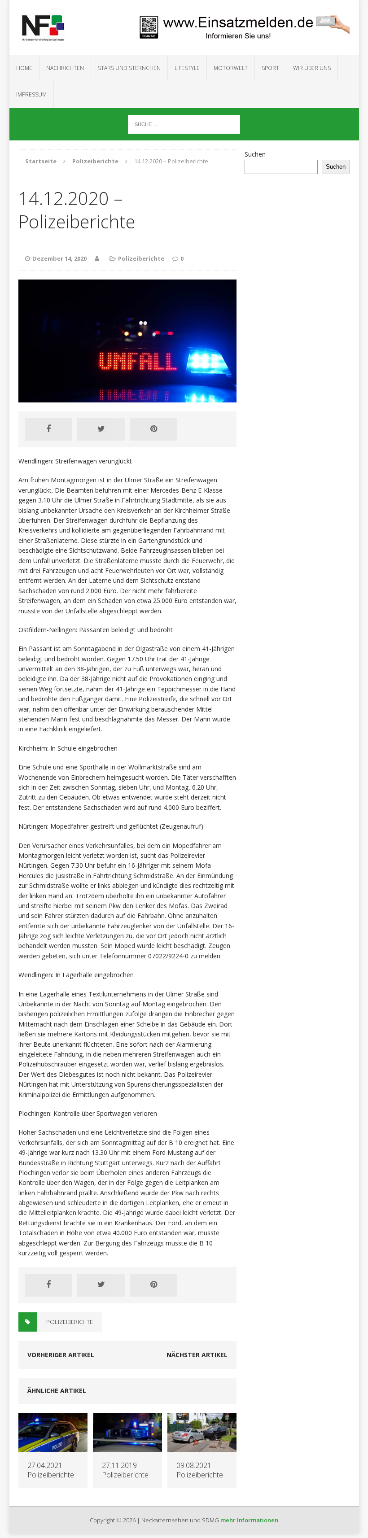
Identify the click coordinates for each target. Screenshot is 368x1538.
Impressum (31, 94)
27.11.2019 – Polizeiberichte (125, 1470)
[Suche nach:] (184, 123)
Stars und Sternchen (129, 68)
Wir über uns (312, 68)
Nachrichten (65, 68)
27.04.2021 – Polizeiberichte (50, 1470)
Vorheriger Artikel (60, 1354)
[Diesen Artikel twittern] (101, 429)
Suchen (255, 154)
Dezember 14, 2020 (59, 258)
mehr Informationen (249, 1520)
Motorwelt (231, 68)
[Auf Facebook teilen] (49, 429)
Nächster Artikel (197, 1354)
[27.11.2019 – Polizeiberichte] (127, 1446)
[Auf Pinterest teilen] (153, 429)
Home (24, 68)
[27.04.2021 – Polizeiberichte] (53, 1446)
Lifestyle (187, 68)
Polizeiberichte (141, 258)
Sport (270, 68)
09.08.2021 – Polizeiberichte (199, 1470)
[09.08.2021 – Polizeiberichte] (202, 1446)
